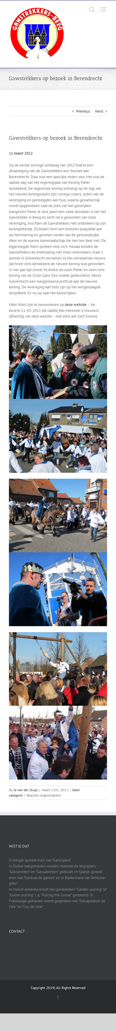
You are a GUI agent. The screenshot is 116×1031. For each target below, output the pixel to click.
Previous (83, 111)
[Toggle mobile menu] (104, 9)
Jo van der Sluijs (25, 790)
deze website (76, 304)
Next (99, 111)
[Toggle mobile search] (92, 9)
